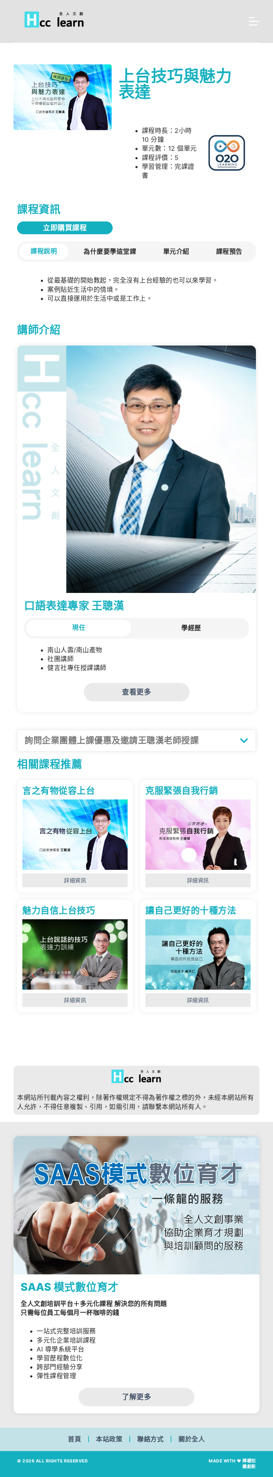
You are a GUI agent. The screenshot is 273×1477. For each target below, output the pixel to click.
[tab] (43, 251)
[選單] (254, 21)
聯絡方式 (150, 1439)
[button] (136, 740)
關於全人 (191, 1439)
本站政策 (109, 1439)
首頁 (74, 1439)
